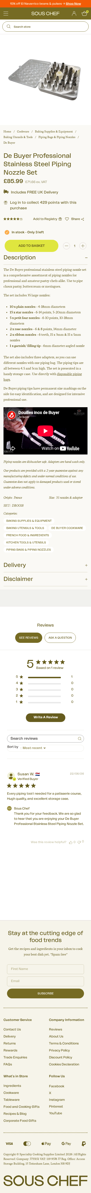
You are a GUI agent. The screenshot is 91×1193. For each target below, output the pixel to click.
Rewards (10, 1050)
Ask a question (60, 637)
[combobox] (45, 748)
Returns (10, 1043)
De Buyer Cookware (67, 528)
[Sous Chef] (46, 13)
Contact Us (12, 1029)
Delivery (10, 1036)
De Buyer (9, 142)
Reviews (55, 1029)
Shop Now (73, 3)
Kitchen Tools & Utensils (26, 542)
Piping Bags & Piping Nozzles (56, 137)
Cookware (23, 131)
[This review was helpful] (70, 842)
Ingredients (12, 1086)
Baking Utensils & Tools (18, 137)
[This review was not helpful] (79, 842)
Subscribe (46, 993)
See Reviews (28, 637)
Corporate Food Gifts (20, 1120)
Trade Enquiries (15, 1057)
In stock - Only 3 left (28, 232)
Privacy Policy (59, 1050)
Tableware (12, 1099)
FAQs (8, 1064)
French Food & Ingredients (27, 535)
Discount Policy (60, 1057)
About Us (56, 1036)
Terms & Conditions (64, 1043)
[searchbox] (41, 738)
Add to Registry (45, 219)
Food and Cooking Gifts (21, 1106)
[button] (67, 219)
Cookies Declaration (64, 1064)
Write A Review (46, 717)
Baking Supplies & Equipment (54, 131)
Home (7, 131)
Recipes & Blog (15, 1113)
